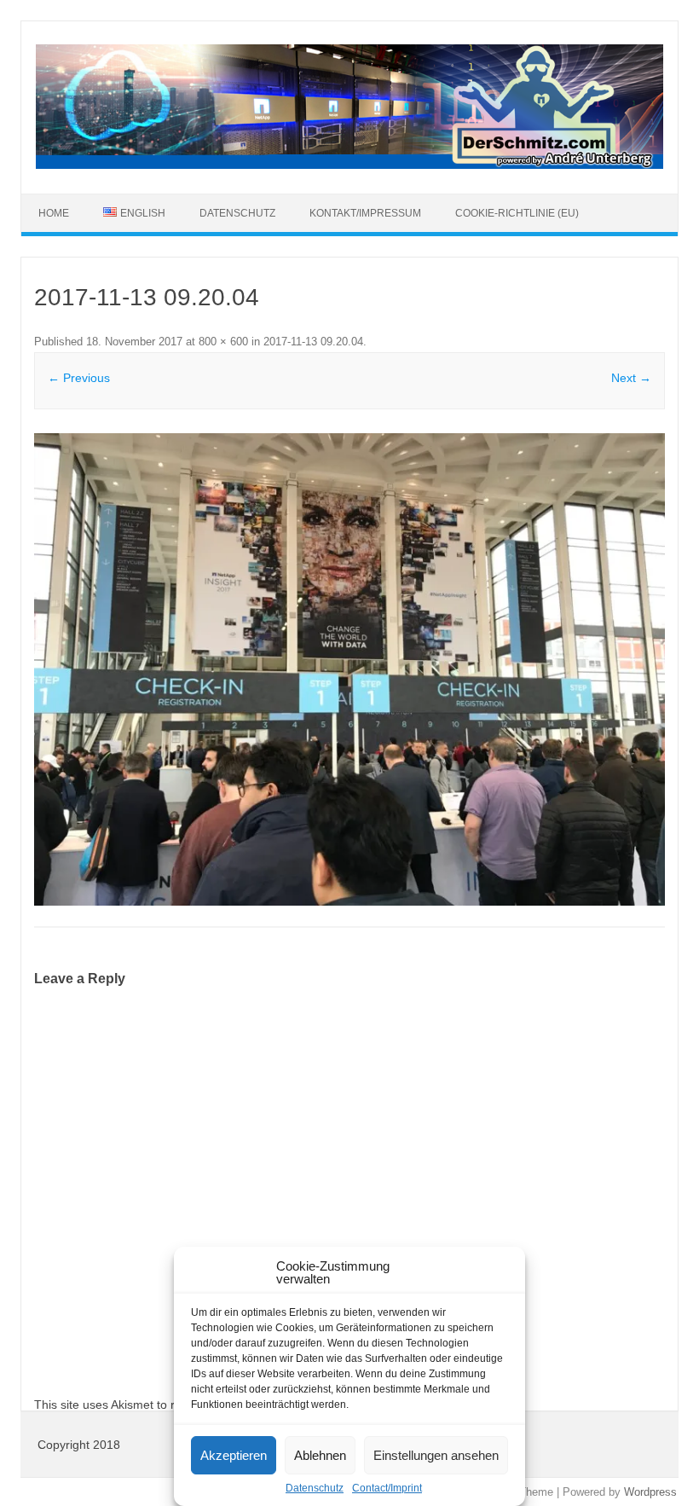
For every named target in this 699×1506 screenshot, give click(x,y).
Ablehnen (320, 1455)
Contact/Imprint (387, 1488)
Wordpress (650, 1492)
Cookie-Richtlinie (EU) (517, 213)
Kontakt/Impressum (365, 213)
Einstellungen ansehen (436, 1455)
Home (53, 213)
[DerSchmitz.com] (349, 164)
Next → (631, 378)
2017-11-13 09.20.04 (313, 341)
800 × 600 (223, 341)
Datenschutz (315, 1488)
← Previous (79, 378)
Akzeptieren (233, 1455)
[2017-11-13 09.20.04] (349, 669)
